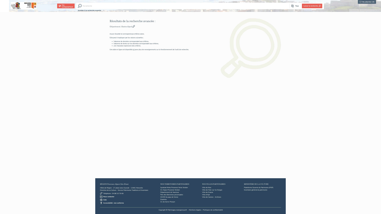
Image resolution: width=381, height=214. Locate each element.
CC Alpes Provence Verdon (170, 190)
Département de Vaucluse (169, 192)
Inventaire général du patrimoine (255, 190)
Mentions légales (195, 210)
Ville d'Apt (206, 195)
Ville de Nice (206, 187)
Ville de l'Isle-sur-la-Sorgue (212, 190)
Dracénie (163, 199)
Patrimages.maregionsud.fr (177, 210)
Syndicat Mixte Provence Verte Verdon (174, 187)
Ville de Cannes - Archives (211, 197)
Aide (105, 200)
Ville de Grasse (207, 192)
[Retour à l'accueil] (4, 6)
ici (137, 49)
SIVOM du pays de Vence (169, 197)
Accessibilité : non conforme (113, 203)
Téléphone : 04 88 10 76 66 (113, 193)
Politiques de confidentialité (213, 210)
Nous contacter (108, 197)
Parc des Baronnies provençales (171, 195)
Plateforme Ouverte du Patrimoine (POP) (258, 187)
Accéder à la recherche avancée (89, 10)
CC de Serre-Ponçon (167, 202)
